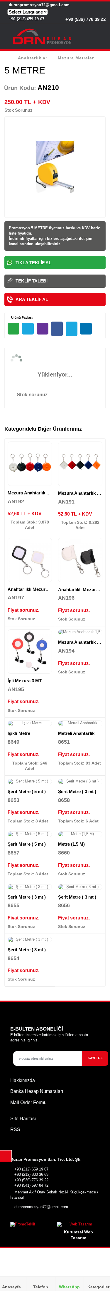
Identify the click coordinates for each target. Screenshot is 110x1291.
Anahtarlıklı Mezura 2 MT (33, 589)
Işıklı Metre (19, 733)
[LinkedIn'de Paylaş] (86, 329)
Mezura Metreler (76, 58)
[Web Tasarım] (78, 1225)
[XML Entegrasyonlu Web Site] (31, 1225)
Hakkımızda (22, 1080)
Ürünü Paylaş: (21, 317)
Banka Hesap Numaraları (36, 1091)
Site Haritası (23, 1118)
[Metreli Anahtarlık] (80, 723)
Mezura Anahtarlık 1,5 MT (34, 492)
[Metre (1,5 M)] (80, 834)
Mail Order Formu (28, 1102)
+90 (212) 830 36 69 (31, 1174)
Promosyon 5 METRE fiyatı (33, 228)
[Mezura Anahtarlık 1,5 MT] (30, 464)
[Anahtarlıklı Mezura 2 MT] (30, 560)
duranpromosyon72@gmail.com (38, 5)
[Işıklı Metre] (30, 723)
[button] (101, 38)
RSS (15, 1129)
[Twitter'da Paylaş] (71, 329)
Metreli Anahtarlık (76, 733)
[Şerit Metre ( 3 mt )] (80, 782)
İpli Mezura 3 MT (25, 680)
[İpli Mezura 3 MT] (30, 651)
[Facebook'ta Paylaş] (57, 329)
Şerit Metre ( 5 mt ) (27, 791)
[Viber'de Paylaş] (42, 329)
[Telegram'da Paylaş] (28, 329)
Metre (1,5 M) (71, 844)
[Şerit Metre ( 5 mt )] (30, 782)
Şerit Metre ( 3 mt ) (77, 791)
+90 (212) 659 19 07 (25, 19)
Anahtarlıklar (32, 58)
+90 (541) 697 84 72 (31, 1185)
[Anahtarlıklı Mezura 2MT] (80, 560)
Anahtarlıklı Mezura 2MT (83, 589)
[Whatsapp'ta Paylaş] (13, 329)
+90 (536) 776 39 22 (85, 19)
